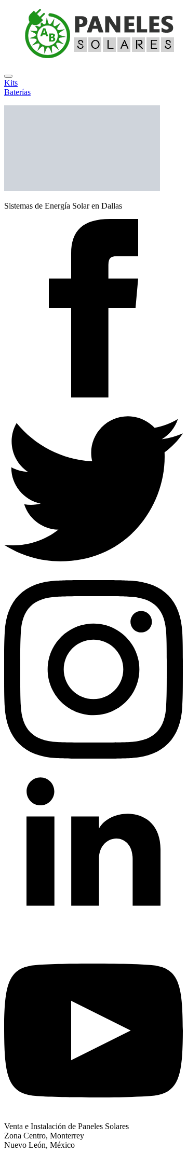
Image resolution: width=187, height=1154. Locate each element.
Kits (11, 82)
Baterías (17, 92)
